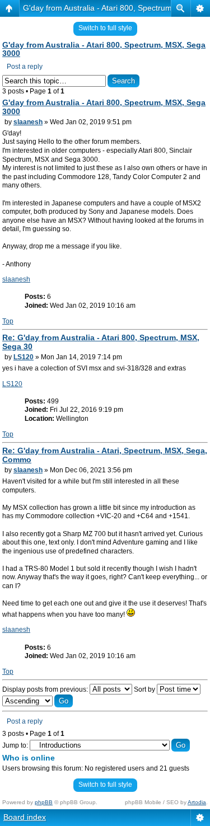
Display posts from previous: (46, 689)
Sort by (145, 689)
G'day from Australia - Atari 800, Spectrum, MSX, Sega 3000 (104, 49)
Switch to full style (105, 28)
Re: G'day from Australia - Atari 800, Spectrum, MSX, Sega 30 (100, 342)
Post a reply (25, 67)
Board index (24, 817)
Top (7, 321)
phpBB (44, 802)
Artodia (197, 802)
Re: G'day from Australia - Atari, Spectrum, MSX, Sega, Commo (104, 455)
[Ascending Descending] (37, 701)
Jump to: (15, 745)
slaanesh (28, 122)
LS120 (23, 357)
